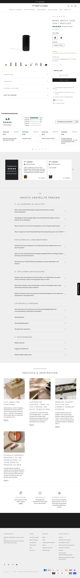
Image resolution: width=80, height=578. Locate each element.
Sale (61, 9)
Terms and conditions (65, 540)
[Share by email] (64, 16)
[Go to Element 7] (36, 64)
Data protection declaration (66, 545)
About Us (67, 9)
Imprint (61, 537)
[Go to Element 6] (31, 64)
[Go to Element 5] (26, 64)
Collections (53, 9)
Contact (61, 550)
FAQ (43, 540)
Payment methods (64, 547)
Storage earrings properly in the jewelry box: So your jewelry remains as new (14, 460)
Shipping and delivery (48, 542)
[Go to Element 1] (6, 64)
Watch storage (30, 9)
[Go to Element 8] (41, 64)
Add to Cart (63, 75)
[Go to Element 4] (21, 64)
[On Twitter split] (59, 16)
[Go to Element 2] (11, 64)
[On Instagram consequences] (8, 564)
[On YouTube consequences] (17, 564)
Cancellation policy (64, 542)
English (6, 571)
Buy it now (64, 80)
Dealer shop (45, 550)
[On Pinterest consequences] (12, 564)
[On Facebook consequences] (4, 564)
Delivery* (42, 1)
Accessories (41, 9)
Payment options (47, 547)
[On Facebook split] (57, 16)
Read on (6, 420)
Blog (43, 537)
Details (21, 503)
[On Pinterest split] (61, 16)
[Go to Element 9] (46, 64)
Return (44, 545)
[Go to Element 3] (16, 64)
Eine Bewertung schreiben (65, 121)
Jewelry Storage (15, 9)
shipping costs (64, 59)
